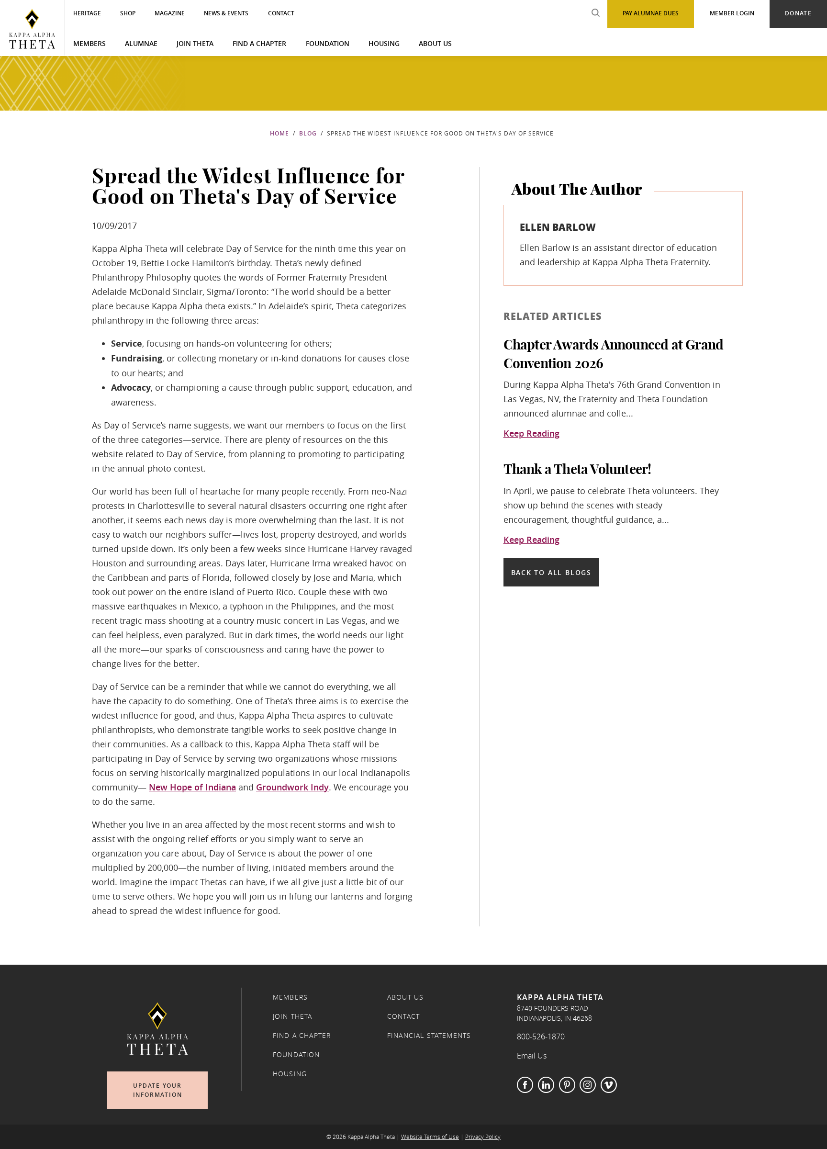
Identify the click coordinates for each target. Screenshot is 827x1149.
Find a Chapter (259, 43)
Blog (308, 133)
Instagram (588, 1085)
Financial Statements (429, 1035)
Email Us (532, 1055)
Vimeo (609, 1085)
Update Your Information (157, 1090)
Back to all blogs (551, 572)
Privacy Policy (483, 1137)
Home (279, 133)
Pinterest (567, 1085)
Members (89, 43)
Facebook (525, 1085)
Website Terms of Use (430, 1137)
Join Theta (195, 43)
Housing (384, 43)
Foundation (327, 43)
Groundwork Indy (292, 787)
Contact (403, 1016)
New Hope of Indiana (192, 787)
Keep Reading (531, 434)
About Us (435, 43)
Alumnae (141, 43)
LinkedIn (546, 1085)
